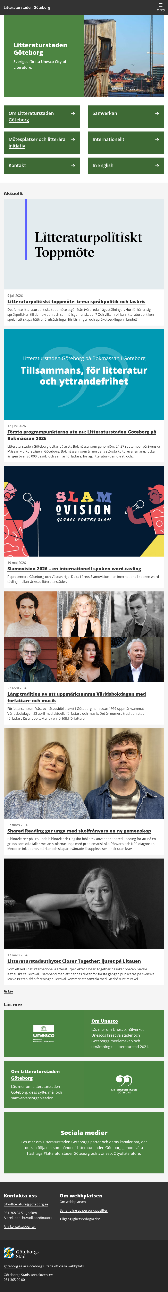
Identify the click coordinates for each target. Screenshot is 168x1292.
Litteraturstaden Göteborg (27, 7)
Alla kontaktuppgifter (20, 1226)
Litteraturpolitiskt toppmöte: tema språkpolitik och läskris (76, 301)
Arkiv (8, 991)
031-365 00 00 (14, 1279)
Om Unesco (104, 1021)
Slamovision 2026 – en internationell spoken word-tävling (74, 568)
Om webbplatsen (73, 1201)
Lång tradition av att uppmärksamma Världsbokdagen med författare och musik (76, 697)
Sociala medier (84, 1132)
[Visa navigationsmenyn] (160, 7)
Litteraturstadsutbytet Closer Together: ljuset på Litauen (74, 961)
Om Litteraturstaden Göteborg (35, 1074)
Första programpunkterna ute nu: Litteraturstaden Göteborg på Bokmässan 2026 (81, 435)
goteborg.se (13, 1266)
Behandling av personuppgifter (84, 1210)
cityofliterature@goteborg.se (26, 1204)
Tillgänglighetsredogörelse (80, 1219)
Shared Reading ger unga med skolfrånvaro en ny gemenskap (79, 831)
